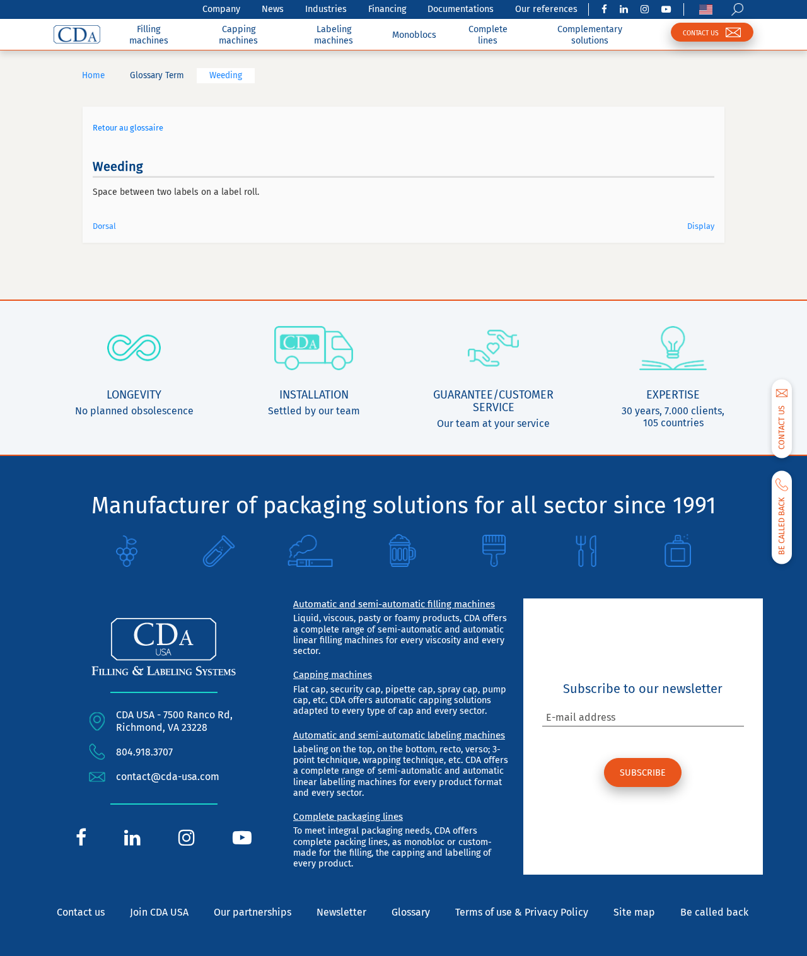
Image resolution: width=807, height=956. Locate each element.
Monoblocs (414, 35)
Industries (326, 9)
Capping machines (238, 34)
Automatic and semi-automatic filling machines (394, 604)
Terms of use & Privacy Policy (521, 912)
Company (221, 9)
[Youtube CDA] (666, 9)
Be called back (714, 912)
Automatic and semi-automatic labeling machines (399, 735)
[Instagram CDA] (644, 9)
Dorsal (104, 226)
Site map (634, 912)
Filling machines (148, 34)
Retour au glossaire (128, 127)
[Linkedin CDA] (624, 9)
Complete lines (488, 34)
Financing (387, 9)
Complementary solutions (589, 34)
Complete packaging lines (348, 816)
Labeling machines (333, 34)
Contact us (81, 912)
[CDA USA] (77, 34)
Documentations (460, 9)
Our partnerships (252, 912)
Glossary (411, 912)
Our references (546, 9)
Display (700, 226)
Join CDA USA (159, 912)
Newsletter (341, 912)
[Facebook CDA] (604, 9)
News (273, 9)
